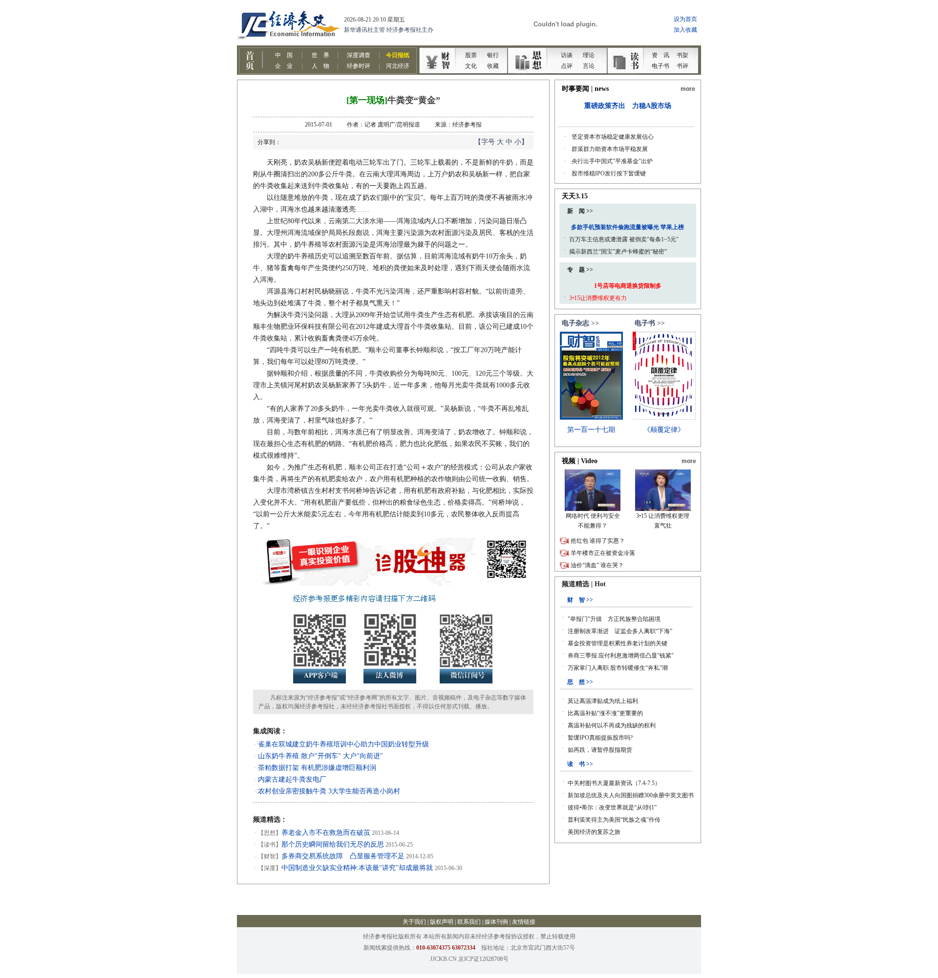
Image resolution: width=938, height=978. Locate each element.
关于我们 (414, 921)
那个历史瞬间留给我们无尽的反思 (332, 844)
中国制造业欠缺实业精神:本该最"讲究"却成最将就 (358, 868)
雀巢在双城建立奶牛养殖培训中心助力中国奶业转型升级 (343, 744)
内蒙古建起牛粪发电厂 (292, 779)
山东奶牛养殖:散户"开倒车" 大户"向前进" (320, 756)
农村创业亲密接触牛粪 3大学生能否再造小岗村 (329, 791)
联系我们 (469, 921)
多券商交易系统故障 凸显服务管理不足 (343, 856)
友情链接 (523, 921)
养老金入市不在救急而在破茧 (325, 832)
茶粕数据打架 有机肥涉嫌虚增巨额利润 (317, 767)
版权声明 (441, 921)
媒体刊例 (496, 921)
